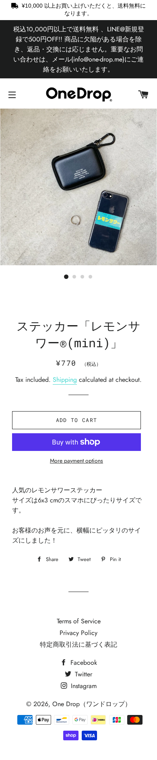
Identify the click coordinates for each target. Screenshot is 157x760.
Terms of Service (79, 621)
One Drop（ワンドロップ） (91, 704)
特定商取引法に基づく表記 (78, 644)
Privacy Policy (78, 632)
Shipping (65, 379)
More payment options (76, 461)
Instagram (83, 685)
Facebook (82, 662)
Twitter (82, 674)
